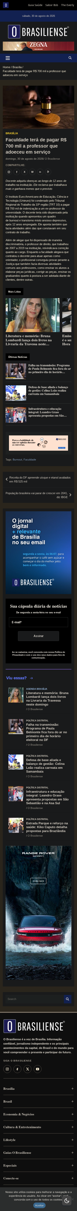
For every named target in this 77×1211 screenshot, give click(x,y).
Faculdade (30, 459)
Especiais (10, 1165)
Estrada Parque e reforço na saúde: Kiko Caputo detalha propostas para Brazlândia (47, 827)
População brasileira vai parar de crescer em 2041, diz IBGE (37, 495)
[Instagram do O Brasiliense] (9, 172)
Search (67, 999)
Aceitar (39, 1205)
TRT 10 (54, 204)
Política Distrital (37, 720)
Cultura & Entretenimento (22, 1127)
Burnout (17, 459)
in (40, 172)
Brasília (12, 133)
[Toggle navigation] (8, 58)
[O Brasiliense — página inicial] (34, 1026)
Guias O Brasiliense (17, 1152)
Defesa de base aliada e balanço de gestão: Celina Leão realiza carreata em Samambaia (45, 765)
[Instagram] (7, 1069)
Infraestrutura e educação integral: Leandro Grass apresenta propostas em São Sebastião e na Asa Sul (47, 797)
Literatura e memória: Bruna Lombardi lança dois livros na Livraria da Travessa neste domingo (47, 698)
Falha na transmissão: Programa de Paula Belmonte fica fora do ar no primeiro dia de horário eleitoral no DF (46, 732)
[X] (27, 1069)
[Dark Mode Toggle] (66, 1200)
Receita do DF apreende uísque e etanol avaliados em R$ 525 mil (40, 479)
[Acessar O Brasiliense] (38, 443)
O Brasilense (52, 158)
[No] (72, 1199)
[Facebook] (17, 1069)
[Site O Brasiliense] (48, 172)
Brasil (7, 1101)
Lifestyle (9, 1139)
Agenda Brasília (36, 689)
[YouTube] (37, 1069)
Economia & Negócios (18, 1114)
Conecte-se (11, 1178)
